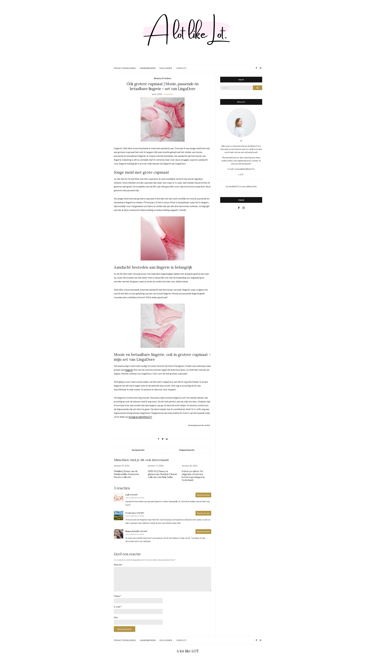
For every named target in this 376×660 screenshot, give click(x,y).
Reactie (118, 564)
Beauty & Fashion (162, 78)
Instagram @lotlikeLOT (140, 416)
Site (116, 617)
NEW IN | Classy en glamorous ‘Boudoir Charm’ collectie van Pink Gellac (162, 474)
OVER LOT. (181, 68)
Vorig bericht (138, 450)
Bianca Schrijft (132, 531)
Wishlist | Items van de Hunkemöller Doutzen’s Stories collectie (126, 474)
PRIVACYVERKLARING (125, 68)
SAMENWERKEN (148, 68)
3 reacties (168, 94)
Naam (117, 595)
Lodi (127, 494)
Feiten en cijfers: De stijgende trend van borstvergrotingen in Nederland (193, 475)
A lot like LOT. (188, 651)
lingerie (129, 369)
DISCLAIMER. (166, 68)
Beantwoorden (203, 495)
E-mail (118, 606)
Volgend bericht (187, 450)
